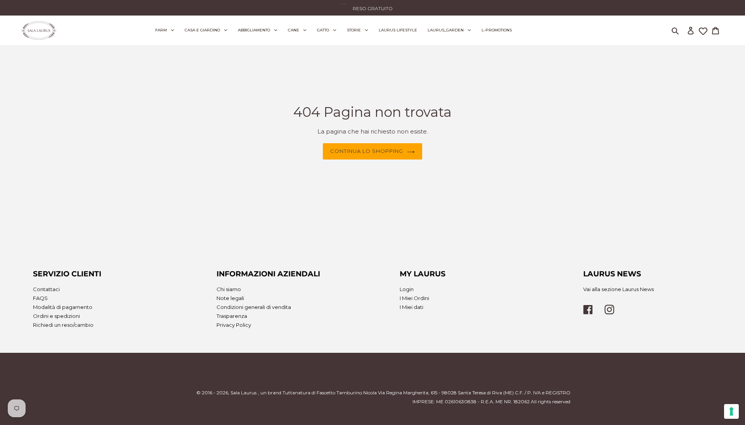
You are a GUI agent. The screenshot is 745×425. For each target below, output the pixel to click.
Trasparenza (232, 316)
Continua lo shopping (367, 151)
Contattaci (46, 289)
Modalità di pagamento (62, 307)
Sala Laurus (243, 393)
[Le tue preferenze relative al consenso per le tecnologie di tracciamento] (731, 411)
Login (407, 289)
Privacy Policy (234, 325)
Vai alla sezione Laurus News (618, 289)
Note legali (230, 298)
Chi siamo (229, 289)
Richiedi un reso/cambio (63, 325)
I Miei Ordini (414, 298)
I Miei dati (411, 307)
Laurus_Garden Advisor (379, 6)
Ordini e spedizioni (56, 316)
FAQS (40, 298)
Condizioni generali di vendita (254, 307)
